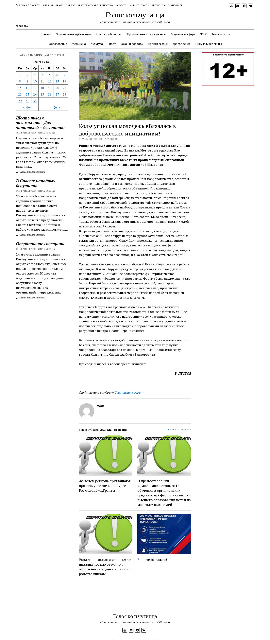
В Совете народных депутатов (35, 183)
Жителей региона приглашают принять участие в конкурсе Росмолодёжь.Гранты (104, 485)
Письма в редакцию (208, 44)
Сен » (57, 107)
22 (20, 94)
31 (35, 101)
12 (50, 81)
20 (57, 88)
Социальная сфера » (179, 429)
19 (50, 88)
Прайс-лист (175, 5)
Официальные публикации (73, 34)
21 (64, 88)
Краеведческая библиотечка (96, 5)
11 (42, 81)
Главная (48, 5)
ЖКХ (203, 34)
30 (27, 101)
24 (35, 94)
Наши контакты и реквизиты (147, 5)
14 (64, 81)
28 (64, 94)
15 (20, 88)
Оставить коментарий (32, 171)
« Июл (27, 107)
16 (27, 88)
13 (57, 81)
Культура (97, 44)
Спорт (112, 44)
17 (35, 88)
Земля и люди (220, 34)
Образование (58, 44)
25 (42, 94)
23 (27, 94)
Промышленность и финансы (146, 34)
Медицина (79, 44)
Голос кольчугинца (135, 14)
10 (35, 81)
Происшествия (158, 44)
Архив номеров (65, 5)
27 (57, 94)
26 (50, 94)
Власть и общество (109, 34)
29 (20, 101)
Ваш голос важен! (152, 559)
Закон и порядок (132, 44)
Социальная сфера (183, 34)
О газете (121, 5)
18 (42, 88)
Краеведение (181, 44)
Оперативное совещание (40, 243)
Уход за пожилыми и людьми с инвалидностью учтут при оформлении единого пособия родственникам (105, 566)
